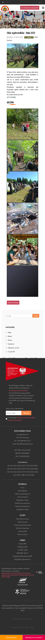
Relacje (26, 18)
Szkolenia (11, 344)
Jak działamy (22, 490)
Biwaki (10, 336)
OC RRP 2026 (22, 550)
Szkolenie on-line (13, 348)
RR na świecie (22, 534)
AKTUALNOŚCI (18, 18)
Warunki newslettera (14, 420)
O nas (22, 487)
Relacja (33, 18)
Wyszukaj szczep (22, 519)
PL (40, 2)
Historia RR (22, 531)
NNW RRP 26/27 (22, 553)
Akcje (9, 332)
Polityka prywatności (22, 503)
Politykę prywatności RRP (25, 418)
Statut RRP (22, 543)
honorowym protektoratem (18, 390)
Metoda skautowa (22, 528)
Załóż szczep (22, 522)
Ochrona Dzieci (22, 497)
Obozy (10, 340)
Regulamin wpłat (22, 509)
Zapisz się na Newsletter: (15, 408)
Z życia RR (11, 351)
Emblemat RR (22, 547)
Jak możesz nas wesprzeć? (29, 7)
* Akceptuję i (21, 418)
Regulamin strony (22, 500)
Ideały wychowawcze (22, 494)
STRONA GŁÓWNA (7, 18)
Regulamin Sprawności (22, 559)
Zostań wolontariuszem (22, 525)
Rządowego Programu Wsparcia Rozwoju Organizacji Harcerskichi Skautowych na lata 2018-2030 (18, 575)
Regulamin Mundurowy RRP (22, 556)
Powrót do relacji (13, 302)
